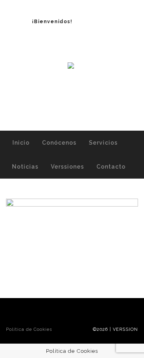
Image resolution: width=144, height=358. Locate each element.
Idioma (96, 21)
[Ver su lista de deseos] (76, 109)
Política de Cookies (29, 329)
